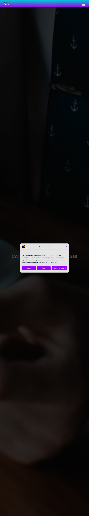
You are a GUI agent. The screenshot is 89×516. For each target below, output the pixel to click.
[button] (66, 247)
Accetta (29, 268)
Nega (43, 268)
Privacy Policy (54, 262)
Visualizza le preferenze (59, 268)
